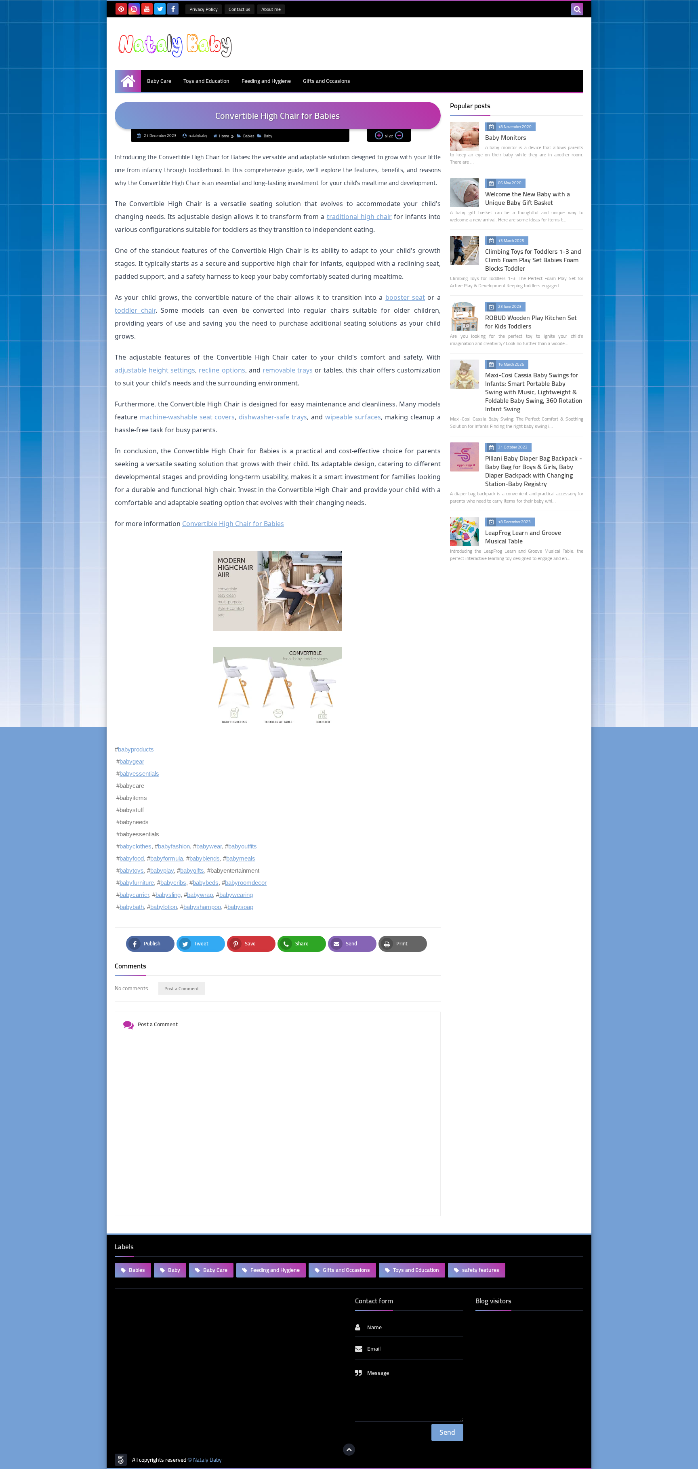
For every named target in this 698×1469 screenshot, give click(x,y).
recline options (222, 370)
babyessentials (139, 773)
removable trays (288, 370)
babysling (168, 894)
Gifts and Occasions (326, 81)
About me (271, 9)
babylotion (163, 906)
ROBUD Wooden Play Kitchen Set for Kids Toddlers (531, 321)
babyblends (204, 858)
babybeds (206, 882)
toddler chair (135, 310)
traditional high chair (359, 216)
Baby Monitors (505, 137)
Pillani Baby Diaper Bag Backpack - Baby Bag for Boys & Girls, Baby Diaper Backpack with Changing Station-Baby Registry (533, 471)
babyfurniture (137, 882)
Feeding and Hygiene (266, 81)
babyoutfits (242, 846)
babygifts (192, 870)
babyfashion (174, 846)
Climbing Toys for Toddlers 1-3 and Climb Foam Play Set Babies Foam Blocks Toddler (533, 259)
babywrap (200, 894)
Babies (248, 136)
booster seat (405, 297)
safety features (480, 1270)
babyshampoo (202, 906)
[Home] (128, 81)
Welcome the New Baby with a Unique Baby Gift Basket (527, 198)
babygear (132, 761)
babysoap (240, 906)
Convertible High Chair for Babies (233, 523)
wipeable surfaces (353, 416)
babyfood (132, 858)
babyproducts (136, 749)
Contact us (239, 9)
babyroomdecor (246, 882)
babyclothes (135, 846)
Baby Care (159, 81)
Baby (268, 136)
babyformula (166, 858)
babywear (209, 846)
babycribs (173, 882)
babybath (132, 906)
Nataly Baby (207, 1460)
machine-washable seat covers (187, 416)
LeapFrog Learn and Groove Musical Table (523, 536)
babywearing (236, 894)
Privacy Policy (203, 9)
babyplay (162, 870)
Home (224, 136)
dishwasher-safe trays (273, 416)
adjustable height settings (155, 370)
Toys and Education (206, 81)
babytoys (132, 870)
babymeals (240, 858)
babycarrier (134, 894)
